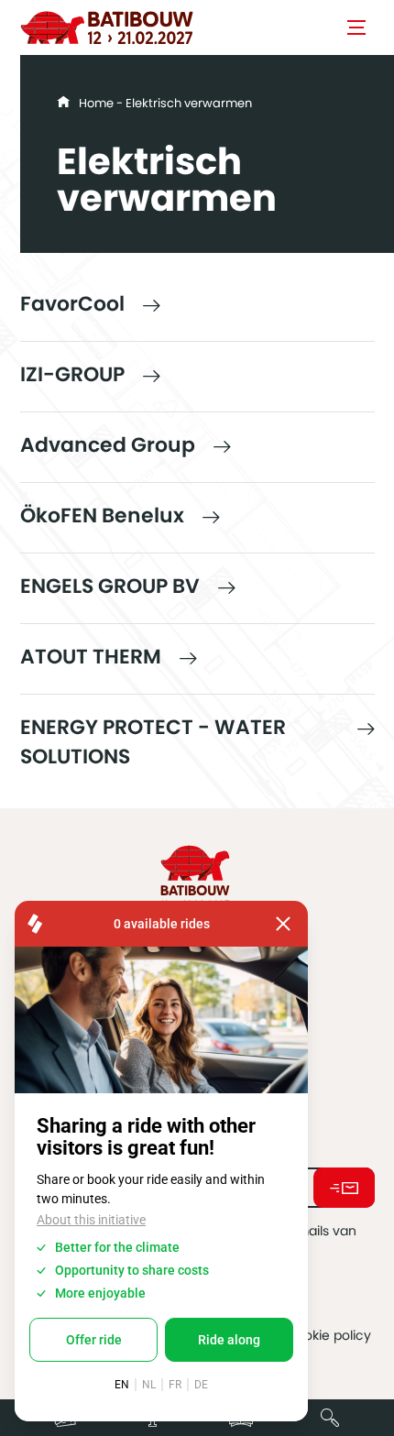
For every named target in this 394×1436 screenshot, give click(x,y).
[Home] (107, 27)
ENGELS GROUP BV (110, 586)
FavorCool (72, 304)
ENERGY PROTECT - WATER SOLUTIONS (153, 742)
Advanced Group (107, 445)
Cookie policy (328, 1335)
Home (96, 103)
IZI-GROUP (72, 374)
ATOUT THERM (90, 656)
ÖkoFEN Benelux (102, 515)
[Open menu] (356, 27)
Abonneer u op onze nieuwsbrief (344, 1187)
